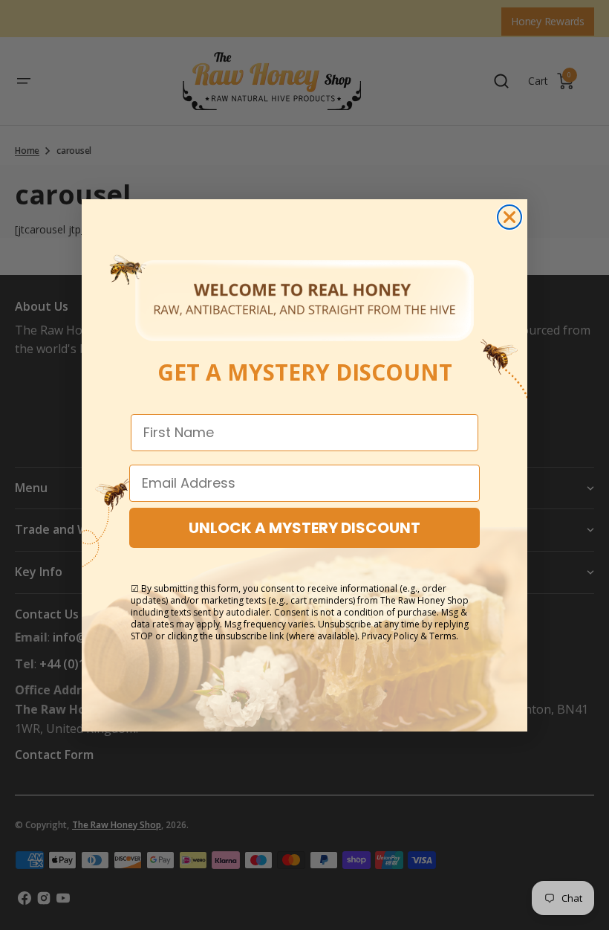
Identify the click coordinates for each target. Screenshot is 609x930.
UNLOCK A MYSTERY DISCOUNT (304, 527)
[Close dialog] (509, 217)
